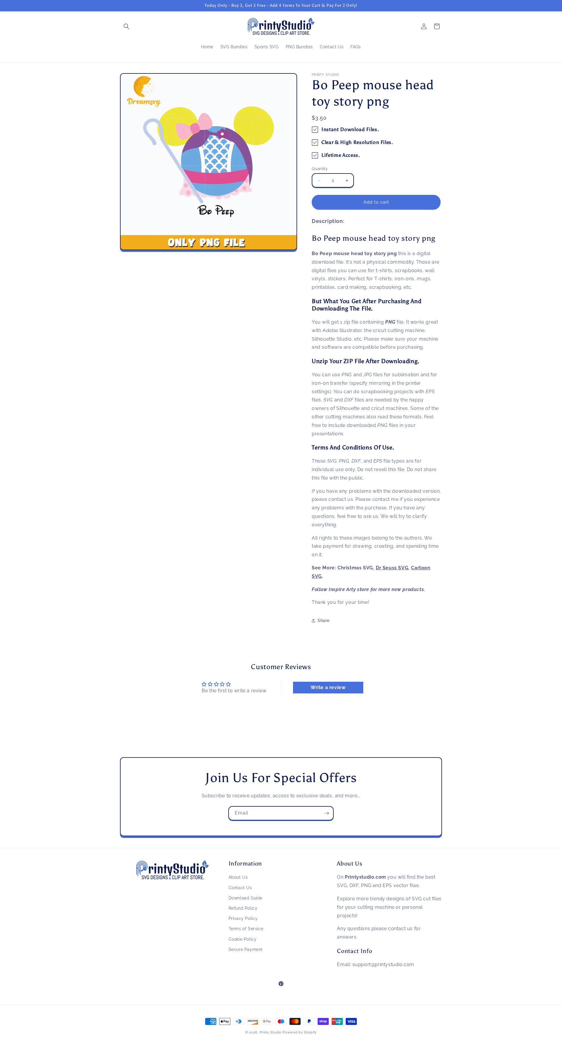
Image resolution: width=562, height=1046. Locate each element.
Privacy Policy (243, 918)
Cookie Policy (243, 939)
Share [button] (324, 620)
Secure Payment (246, 949)
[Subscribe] (326, 813)
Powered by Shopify (299, 1032)
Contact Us (240, 887)
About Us (238, 877)
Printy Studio (271, 1032)
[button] (126, 26)
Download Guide (246, 898)
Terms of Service (246, 928)
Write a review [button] (328, 687)
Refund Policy (243, 908)
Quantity (320, 168)
